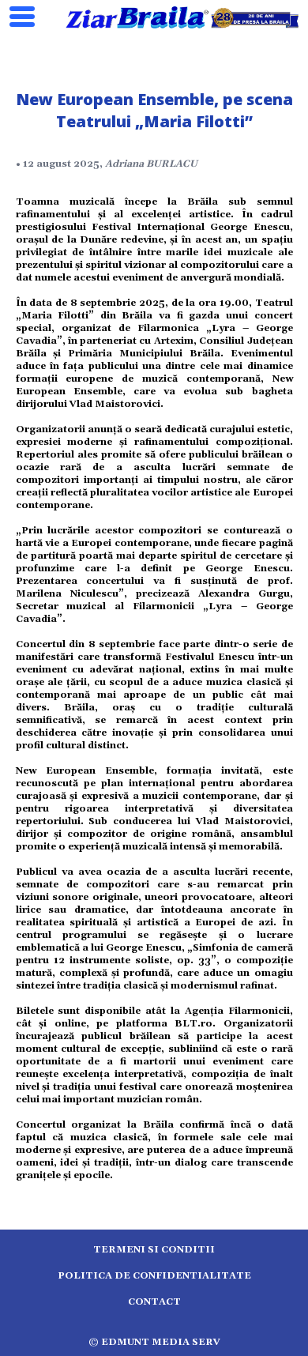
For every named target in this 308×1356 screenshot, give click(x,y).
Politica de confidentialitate (154, 1276)
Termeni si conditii (154, 1250)
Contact (154, 1302)
